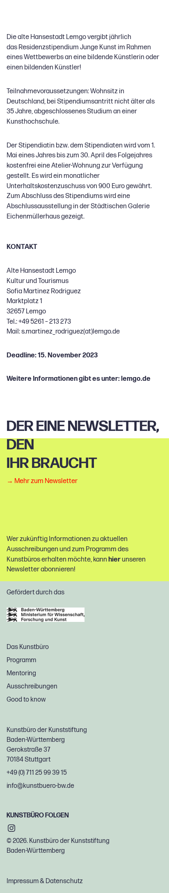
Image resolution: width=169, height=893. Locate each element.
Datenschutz (64, 881)
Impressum (23, 881)
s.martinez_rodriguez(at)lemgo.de (70, 331)
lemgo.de (136, 379)
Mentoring (21, 673)
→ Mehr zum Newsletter (42, 480)
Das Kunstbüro (28, 647)
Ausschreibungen (32, 686)
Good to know (26, 700)
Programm (21, 660)
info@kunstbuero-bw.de (40, 786)
